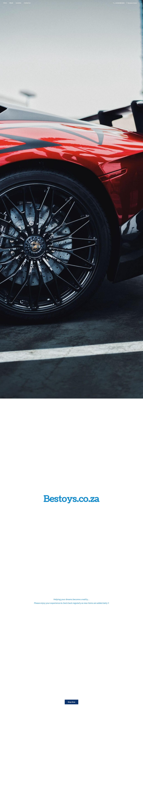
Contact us (27, 3)
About (11, 3)
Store (5, 3)
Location (18, 3)
